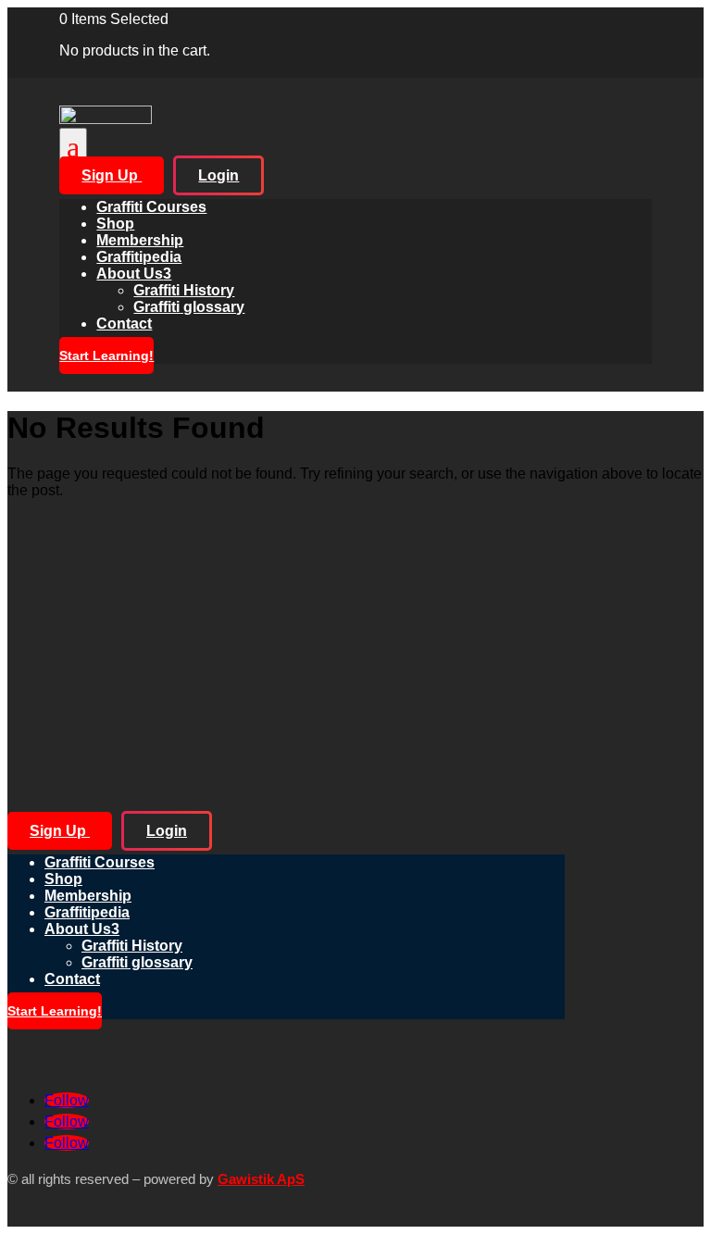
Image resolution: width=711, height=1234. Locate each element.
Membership (139, 240)
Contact (124, 323)
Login (218, 175)
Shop (115, 223)
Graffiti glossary (188, 307)
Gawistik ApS (261, 1179)
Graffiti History (183, 290)
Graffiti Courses (151, 207)
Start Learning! (106, 355)
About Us (133, 273)
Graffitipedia (138, 257)
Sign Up (111, 175)
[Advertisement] (355, 643)
